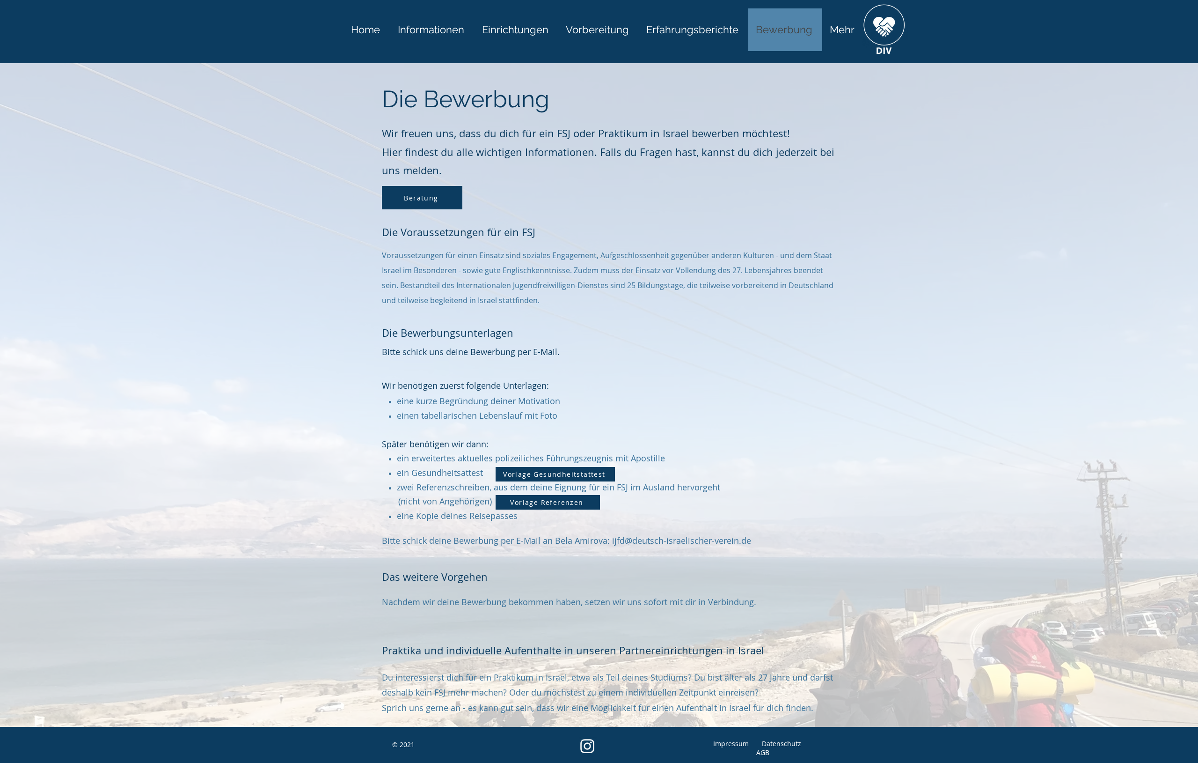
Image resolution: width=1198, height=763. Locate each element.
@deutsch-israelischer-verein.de (688, 540)
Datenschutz (779, 743)
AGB (762, 752)
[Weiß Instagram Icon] (587, 746)
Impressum (731, 743)
